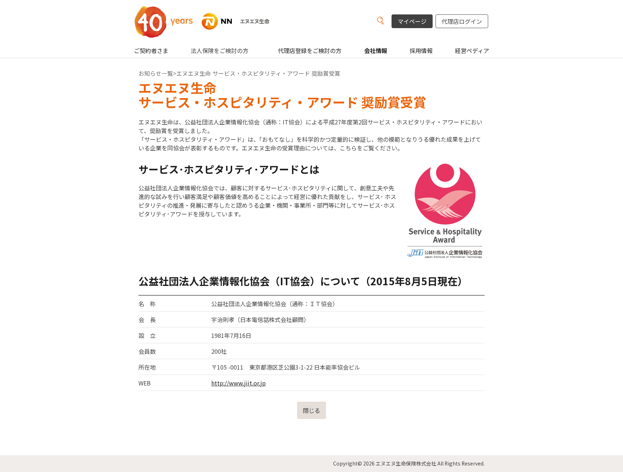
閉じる (311, 410)
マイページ (412, 21)
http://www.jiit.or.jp (238, 383)
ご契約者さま (151, 50)
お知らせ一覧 (155, 73)
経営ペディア (472, 50)
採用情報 (421, 50)
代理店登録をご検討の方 (309, 50)
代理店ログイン (462, 21)
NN (210, 21)
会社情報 (375, 50)
